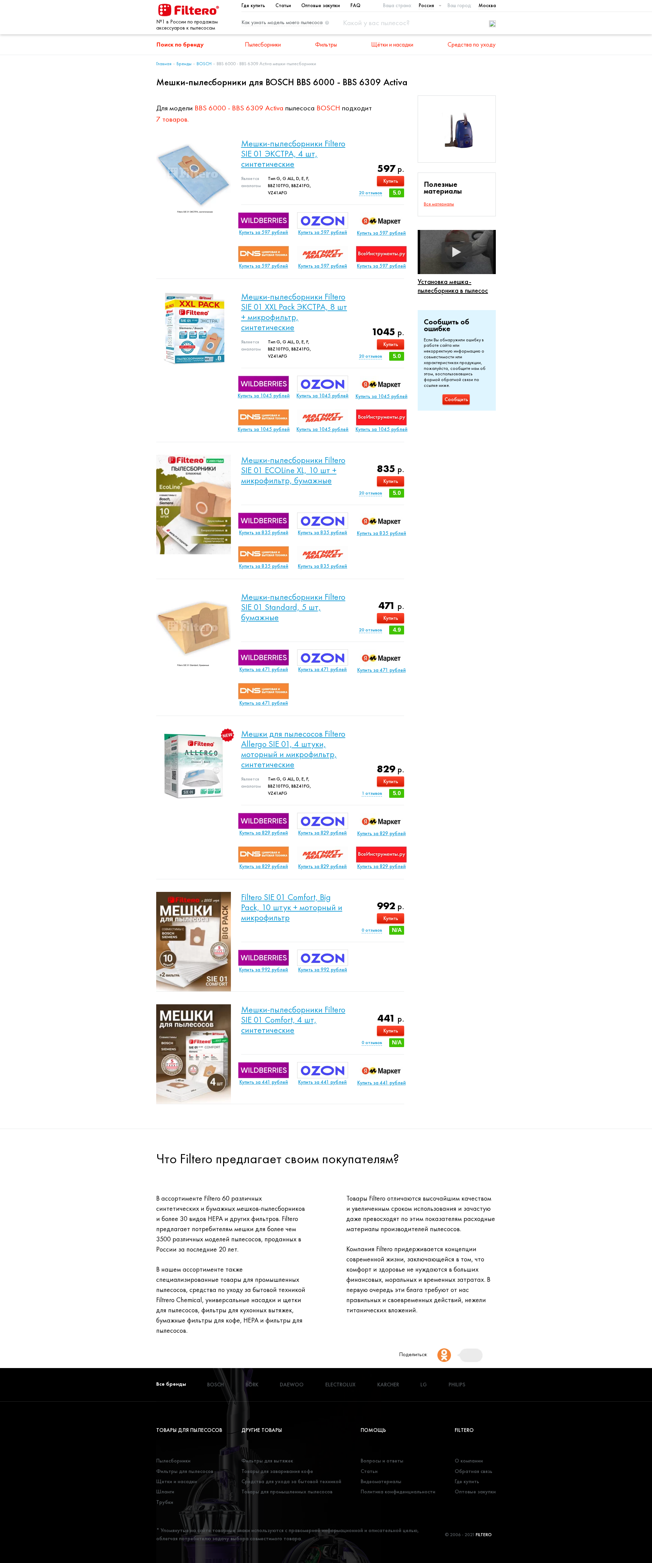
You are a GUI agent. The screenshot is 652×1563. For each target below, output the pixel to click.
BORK (252, 1384)
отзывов (370, 193)
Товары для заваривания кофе (277, 1471)
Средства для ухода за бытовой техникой (291, 1481)
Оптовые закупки (320, 5)
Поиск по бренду (180, 44)
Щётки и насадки (392, 44)
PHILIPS (457, 1384)
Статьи (283, 5)
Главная (163, 63)
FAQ (355, 5)
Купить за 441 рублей (263, 1082)
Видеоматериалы (381, 1481)
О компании (469, 1460)
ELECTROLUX (340, 1384)
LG (423, 1384)
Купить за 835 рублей (263, 532)
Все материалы (439, 204)
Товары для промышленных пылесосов (286, 1491)
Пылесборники (263, 44)
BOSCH (204, 63)
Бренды (184, 63)
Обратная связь (473, 1471)
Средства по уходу (471, 44)
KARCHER (388, 1384)
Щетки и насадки (176, 1481)
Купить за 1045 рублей (264, 395)
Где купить (253, 5)
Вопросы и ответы (382, 1460)
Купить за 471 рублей (263, 669)
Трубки (164, 1502)
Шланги (165, 1491)
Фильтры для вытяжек (267, 1460)
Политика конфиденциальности (398, 1491)
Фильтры (326, 44)
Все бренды (171, 1383)
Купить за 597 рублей (263, 232)
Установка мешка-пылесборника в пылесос (453, 286)
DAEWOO (292, 1384)
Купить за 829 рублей (263, 832)
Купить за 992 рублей (263, 969)
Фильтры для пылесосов (184, 1471)
